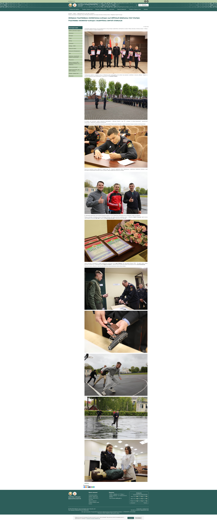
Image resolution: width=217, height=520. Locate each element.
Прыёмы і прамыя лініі (87, 9)
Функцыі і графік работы (100, 9)
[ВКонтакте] (84, 487)
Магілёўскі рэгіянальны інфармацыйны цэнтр (140, 510)
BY (70, 1)
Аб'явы (70, 40)
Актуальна (71, 33)
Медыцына (71, 59)
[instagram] (145, 1)
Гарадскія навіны (72, 48)
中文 (74, 1)
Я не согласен (138, 518)
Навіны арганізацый (73, 67)
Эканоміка (71, 76)
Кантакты (146, 9)
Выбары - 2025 (72, 46)
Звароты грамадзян (121, 9)
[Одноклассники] (86, 487)
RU (69, 1)
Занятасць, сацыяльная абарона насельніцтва (74, 56)
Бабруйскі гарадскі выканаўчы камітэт (74, 498)
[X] (89, 487)
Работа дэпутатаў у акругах (75, 30)
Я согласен (131, 518)
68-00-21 (111, 497)
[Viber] (90, 487)
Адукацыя (71, 43)
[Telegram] (87, 487)
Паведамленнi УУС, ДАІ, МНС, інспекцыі (85, 13)
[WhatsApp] (92, 487)
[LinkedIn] (93, 487)
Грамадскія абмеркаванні (74, 51)
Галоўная (70, 13)
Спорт (70, 38)
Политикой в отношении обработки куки (93, 518)
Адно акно (111, 9)
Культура (71, 35)
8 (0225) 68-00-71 (123, 495)
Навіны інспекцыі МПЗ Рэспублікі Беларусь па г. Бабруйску (74, 63)
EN (72, 1)
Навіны (74, 13)
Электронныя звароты (74, 9)
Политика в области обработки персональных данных (108, 513)
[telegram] (148, 1)
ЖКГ (70, 53)
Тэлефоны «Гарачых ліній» (135, 9)
